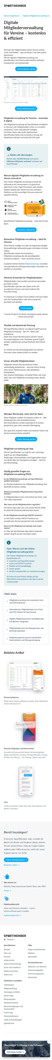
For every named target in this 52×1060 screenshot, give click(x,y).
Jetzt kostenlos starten (26, 69)
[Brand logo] (15, 6)
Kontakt (7, 949)
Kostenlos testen (11, 865)
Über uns (7, 953)
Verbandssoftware (11, 1003)
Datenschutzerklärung (12, 964)
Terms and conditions (12, 967)
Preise (6, 890)
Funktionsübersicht (11, 915)
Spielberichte (9, 1023)
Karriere (7, 956)
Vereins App (8, 995)
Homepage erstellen (12, 992)
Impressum (8, 974)
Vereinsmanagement (36, 974)
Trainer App (8, 1012)
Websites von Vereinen (37, 966)
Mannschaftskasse (11, 1016)
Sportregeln (32, 956)
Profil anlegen (26, 308)
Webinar (31, 953)
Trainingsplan (9, 985)
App (23, 452)
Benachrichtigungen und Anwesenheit (13, 1007)
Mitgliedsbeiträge (32, 264)
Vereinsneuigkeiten (35, 970)
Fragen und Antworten (36, 949)
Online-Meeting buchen (26, 109)
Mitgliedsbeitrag (10, 988)
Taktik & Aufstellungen (13, 1020)
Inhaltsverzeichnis (11, 971)
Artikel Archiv (9, 960)
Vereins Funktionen (11, 16)
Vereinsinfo (32, 977)
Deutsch (10, 939)
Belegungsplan (9, 999)
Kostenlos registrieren (26, 230)
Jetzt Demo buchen (14, 1052)
